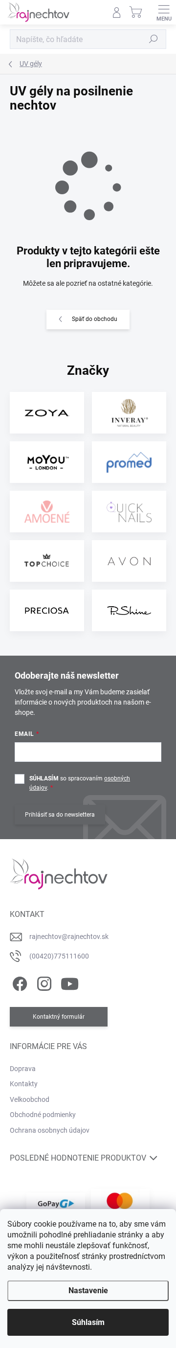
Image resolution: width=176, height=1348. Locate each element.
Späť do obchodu (94, 319)
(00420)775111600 (59, 956)
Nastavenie (88, 1290)
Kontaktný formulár (59, 1016)
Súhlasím (88, 1322)
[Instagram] (42, 982)
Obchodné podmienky (43, 1115)
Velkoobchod (29, 1099)
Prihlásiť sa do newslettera (60, 814)
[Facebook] (18, 982)
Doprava (23, 1069)
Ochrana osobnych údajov (49, 1130)
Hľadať (153, 39)
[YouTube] (70, 982)
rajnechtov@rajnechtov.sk (69, 936)
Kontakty (24, 1084)
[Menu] (164, 12)
